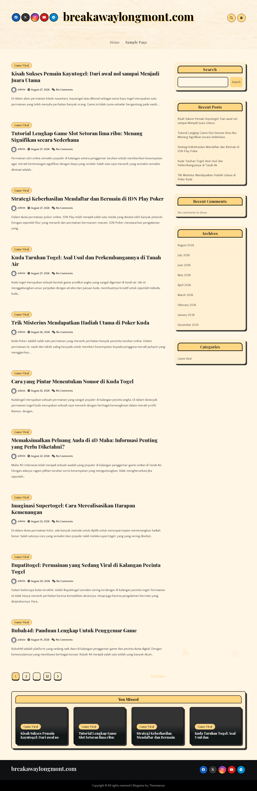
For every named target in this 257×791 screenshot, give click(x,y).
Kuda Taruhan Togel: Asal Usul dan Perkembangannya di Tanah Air (86, 260)
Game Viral (21, 65)
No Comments (64, 89)
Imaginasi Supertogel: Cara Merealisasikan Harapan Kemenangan (73, 508)
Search (210, 69)
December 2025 (188, 325)
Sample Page (136, 42)
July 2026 (184, 255)
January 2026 (186, 315)
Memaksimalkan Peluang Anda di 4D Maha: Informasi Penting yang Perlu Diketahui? (84, 443)
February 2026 (187, 305)
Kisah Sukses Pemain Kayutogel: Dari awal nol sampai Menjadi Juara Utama (85, 76)
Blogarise (138, 785)
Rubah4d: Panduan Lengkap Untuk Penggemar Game (74, 630)
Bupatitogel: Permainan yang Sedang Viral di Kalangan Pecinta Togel (85, 568)
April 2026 (184, 285)
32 (47, 677)
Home (115, 42)
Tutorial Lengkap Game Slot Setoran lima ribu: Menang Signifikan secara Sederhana (77, 136)
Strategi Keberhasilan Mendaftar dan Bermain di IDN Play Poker (87, 198)
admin (21, 89)
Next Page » (158, 676)
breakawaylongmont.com (128, 16)
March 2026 (185, 295)
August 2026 (186, 245)
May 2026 (184, 275)
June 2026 (184, 265)
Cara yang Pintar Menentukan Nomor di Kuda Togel (72, 381)
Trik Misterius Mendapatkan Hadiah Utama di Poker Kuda (80, 322)
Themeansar (157, 785)
